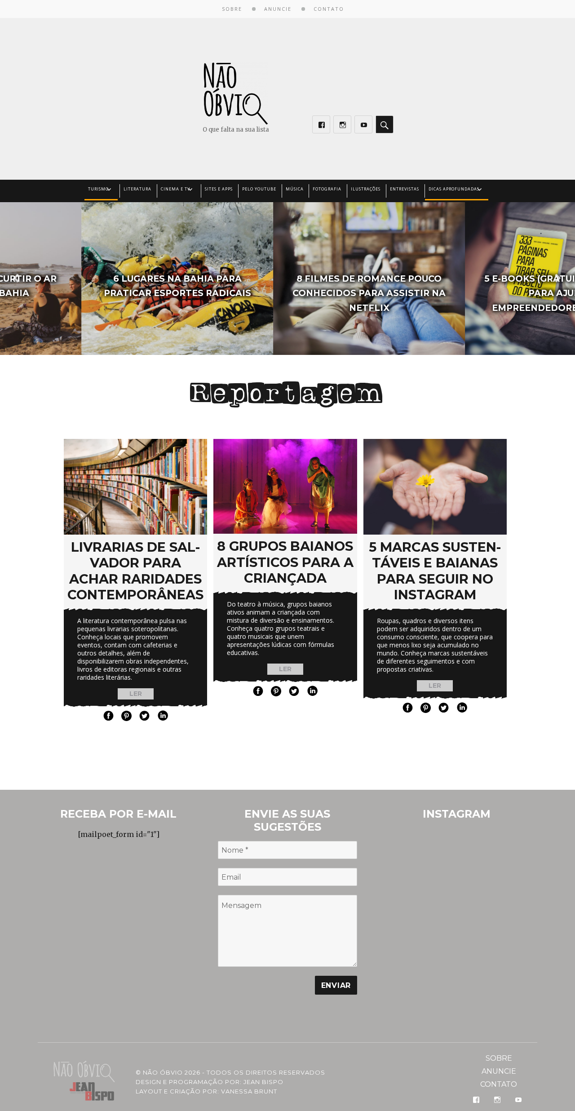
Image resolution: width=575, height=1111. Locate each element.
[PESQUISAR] (384, 124)
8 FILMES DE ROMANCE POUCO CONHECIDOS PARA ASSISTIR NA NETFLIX (287, 294)
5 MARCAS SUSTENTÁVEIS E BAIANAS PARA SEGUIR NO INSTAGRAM (435, 570)
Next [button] (557, 278)
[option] (96, 278)
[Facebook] (321, 124)
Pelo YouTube (259, 189)
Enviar (336, 985)
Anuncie (278, 8)
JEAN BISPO (263, 1081)
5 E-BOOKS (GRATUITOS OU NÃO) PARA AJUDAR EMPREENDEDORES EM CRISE (479, 294)
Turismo (98, 189)
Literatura (137, 189)
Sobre (232, 8)
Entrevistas (404, 189)
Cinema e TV (175, 189)
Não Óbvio (163, 1072)
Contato (329, 8)
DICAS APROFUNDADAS (454, 189)
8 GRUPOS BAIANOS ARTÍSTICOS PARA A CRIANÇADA (285, 562)
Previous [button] (14, 278)
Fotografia (327, 189)
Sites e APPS (219, 189)
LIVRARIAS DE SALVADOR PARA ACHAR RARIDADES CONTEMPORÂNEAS (135, 570)
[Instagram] (342, 124)
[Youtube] (363, 124)
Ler (135, 694)
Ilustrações (365, 189)
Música (295, 189)
